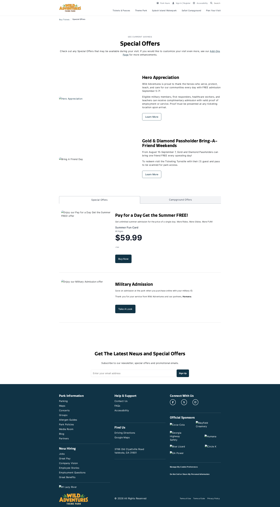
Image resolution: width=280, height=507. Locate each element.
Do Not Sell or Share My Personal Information (189, 474)
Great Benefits (67, 477)
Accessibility (121, 410)
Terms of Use (185, 498)
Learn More (151, 116)
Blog (61, 433)
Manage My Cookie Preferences (184, 467)
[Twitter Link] (184, 402)
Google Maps (122, 437)
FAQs (117, 405)
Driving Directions (124, 432)
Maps (62, 405)
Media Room (66, 429)
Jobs (62, 453)
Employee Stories (69, 467)
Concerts (64, 410)
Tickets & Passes (121, 10)
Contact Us (120, 401)
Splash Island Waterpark (164, 10)
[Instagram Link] (195, 402)
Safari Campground (191, 10)
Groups (63, 415)
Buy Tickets (64, 19)
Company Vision (68, 463)
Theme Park (141, 10)
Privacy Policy (213, 498)
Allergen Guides (68, 419)
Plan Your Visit (213, 10)
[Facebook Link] (173, 402)
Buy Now (123, 258)
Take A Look (125, 309)
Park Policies (66, 424)
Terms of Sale (199, 498)
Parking (63, 401)
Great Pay (64, 458)
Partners (64, 438)
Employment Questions (72, 472)
